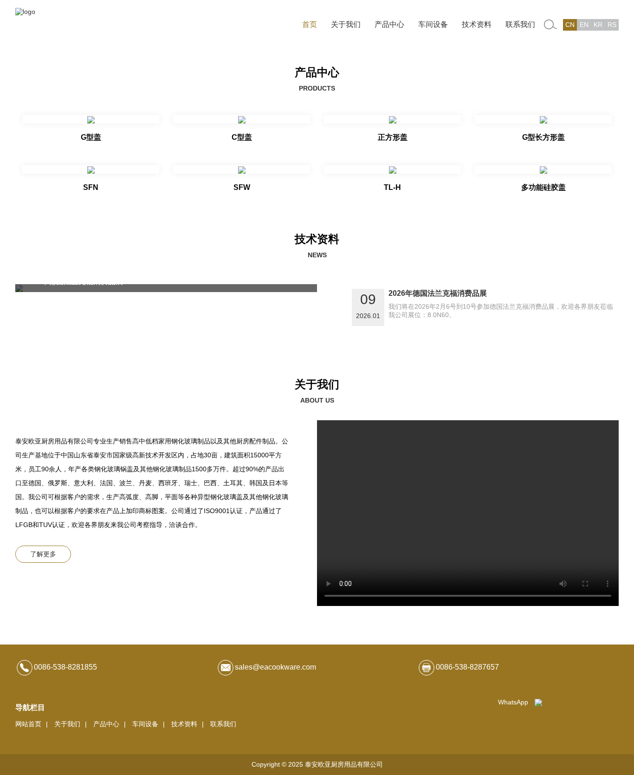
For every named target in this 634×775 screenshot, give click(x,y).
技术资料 (477, 24)
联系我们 (520, 24)
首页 (309, 24)
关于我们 (346, 24)
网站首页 (28, 724)
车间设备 (433, 24)
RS (612, 24)
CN (570, 24)
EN (584, 24)
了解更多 (43, 554)
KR (598, 24)
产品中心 (389, 24)
